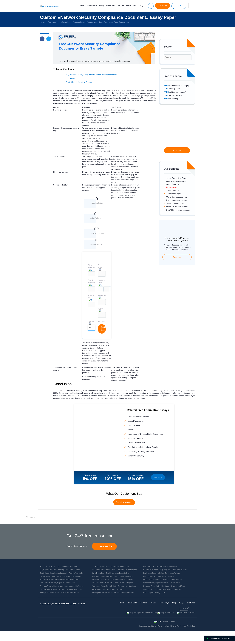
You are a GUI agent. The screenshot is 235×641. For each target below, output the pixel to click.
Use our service (104, 546)
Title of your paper (91, 266)
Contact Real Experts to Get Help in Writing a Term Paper (61, 589)
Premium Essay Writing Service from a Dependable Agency (62, 586)
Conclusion (70, 78)
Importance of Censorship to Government (145, 434)
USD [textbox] (90, 329)
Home (83, 6)
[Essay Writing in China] (166, 613)
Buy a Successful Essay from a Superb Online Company (112, 580)
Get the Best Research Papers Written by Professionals (60, 576)
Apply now (177, 150)
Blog (174, 603)
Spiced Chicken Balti (136, 443)
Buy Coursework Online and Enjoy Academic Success (60, 570)
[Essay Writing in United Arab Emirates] (142, 613)
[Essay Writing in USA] (186, 613)
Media (130, 430)
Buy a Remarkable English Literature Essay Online (110, 573)
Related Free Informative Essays (79, 82)
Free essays (164, 603)
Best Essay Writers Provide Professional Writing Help (59, 580)
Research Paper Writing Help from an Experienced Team (164, 586)
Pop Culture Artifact (136, 438)
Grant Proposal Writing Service (154, 593)
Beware (153, 603)
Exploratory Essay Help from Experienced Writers (161, 573)
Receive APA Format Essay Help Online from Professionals (165, 570)
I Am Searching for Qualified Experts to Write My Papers (112, 576)
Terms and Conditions (147, 626)
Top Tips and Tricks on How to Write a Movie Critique (59, 593)
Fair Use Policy (189, 626)
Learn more (158, 477)
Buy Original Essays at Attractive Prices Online (160, 567)
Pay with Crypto (169, 622)
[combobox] (102, 276)
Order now (92, 6)
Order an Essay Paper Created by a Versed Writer (161, 583)
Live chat (184, 609)
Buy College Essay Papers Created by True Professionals (61, 573)
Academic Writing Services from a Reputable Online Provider (114, 570)
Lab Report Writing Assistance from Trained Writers (110, 567)
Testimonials (131, 6)
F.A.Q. (141, 6)
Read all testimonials (124, 502)
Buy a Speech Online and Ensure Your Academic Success (113, 593)
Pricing (101, 6)
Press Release (134, 425)
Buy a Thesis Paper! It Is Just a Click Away (107, 589)
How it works (132, 603)
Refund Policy (175, 626)
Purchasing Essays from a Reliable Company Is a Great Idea (114, 586)
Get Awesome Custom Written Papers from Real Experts (112, 583)
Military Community (136, 456)
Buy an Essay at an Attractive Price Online (158, 576)
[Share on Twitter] (48, 38)
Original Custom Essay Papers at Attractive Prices (58, 583)
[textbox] (102, 274)
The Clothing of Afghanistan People (143, 447)
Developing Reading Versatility (141, 451)
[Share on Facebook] (42, 38)
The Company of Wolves (138, 416)
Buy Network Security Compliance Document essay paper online (91, 75)
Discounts (110, 6)
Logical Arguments (135, 421)
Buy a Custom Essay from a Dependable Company (59, 567)
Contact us (191, 603)
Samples (120, 6)
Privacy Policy (163, 626)
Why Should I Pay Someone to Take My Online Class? (163, 589)
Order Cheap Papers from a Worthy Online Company (162, 580)
